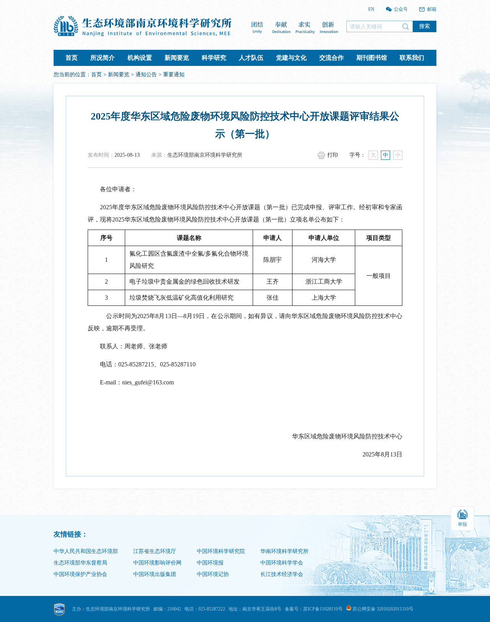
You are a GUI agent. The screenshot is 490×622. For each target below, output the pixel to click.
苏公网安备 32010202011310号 (382, 609)
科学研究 (214, 57)
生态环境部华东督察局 (80, 563)
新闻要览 (177, 57)
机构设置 (139, 57)
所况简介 (102, 57)
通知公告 (146, 74)
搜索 (424, 26)
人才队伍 (251, 57)
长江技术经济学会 (281, 574)
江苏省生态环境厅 (154, 551)
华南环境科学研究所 (284, 551)
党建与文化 (291, 57)
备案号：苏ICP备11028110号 (314, 609)
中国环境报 (210, 563)
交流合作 (331, 57)
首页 (71, 57)
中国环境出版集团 (154, 574)
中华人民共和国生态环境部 (86, 551)
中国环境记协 (213, 574)
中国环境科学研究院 (221, 551)
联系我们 (412, 57)
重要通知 (174, 74)
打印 (332, 155)
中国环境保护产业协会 (80, 574)
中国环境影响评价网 (157, 563)
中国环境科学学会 (281, 563)
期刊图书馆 (371, 57)
